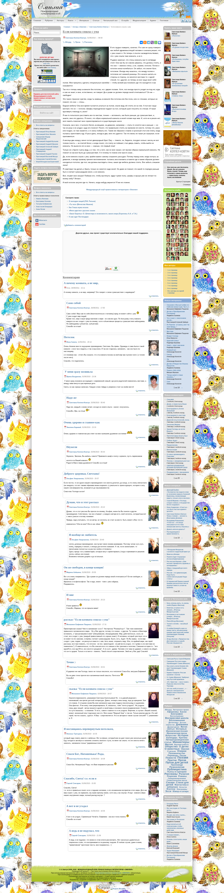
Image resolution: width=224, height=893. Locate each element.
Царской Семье (173, 340)
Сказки (170, 782)
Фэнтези (170, 789)
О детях (184, 746)
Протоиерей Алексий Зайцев (47, 146)
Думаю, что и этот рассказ (82, 502)
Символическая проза (177, 780)
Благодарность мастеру (176, 415)
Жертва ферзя (172, 846)
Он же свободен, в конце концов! (84, 567)
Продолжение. (172, 445)
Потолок (69, 337)
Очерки (181, 751)
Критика (183, 737)
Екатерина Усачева (43, 201)
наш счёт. (46, 63)
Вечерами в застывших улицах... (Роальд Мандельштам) (176, 616)
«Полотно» (176, 36)
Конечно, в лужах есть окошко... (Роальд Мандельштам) (175, 610)
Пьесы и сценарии (177, 771)
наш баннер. (52, 67)
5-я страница (172, 280)
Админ (153, 20)
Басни (183, 712)
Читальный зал (110, 20)
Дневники (182, 724)
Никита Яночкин (42, 199)
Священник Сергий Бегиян (46, 159)
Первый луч (171, 350)
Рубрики (49, 20)
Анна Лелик (40, 209)
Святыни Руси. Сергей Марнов (178, 659)
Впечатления (172, 450)
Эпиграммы (182, 789)
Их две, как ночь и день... (176, 815)
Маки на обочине (173, 554)
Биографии (177, 714)
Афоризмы (173, 712)
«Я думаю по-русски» (180, 47)
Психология (176, 767)
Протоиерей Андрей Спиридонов (43, 150)
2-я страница (172, 273)
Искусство (171, 735)
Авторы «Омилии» (79, 27)
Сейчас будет (172, 440)
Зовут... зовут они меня (175, 345)
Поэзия (182, 757)
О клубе (125, 20)
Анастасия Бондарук (44, 206)
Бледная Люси (172, 804)
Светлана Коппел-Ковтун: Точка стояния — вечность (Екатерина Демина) (177, 516)
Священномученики (177, 778)
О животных (172, 748)
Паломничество (177, 753)
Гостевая (164, 20)
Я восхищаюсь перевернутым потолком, (89, 729)
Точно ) (70, 662)
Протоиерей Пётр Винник (45, 131)
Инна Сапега (71, 342)
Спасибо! (170, 399)
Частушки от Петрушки (175, 819)
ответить (155, 296)
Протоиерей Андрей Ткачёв (46, 154)
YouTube (42, 224)
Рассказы (88, 42)
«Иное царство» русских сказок (82, 211)
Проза (77, 42)
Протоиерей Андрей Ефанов (47, 144)
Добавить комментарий (76, 225)
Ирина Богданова (73, 377)
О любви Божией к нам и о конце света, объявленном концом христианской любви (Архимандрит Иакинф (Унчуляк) (178, 632)
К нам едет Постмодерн (79, 217)
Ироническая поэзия (177, 731)
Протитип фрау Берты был (177, 436)
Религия (184, 774)
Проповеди (177, 765)
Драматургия (173, 727)
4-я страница (172, 278)
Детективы (173, 722)
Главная (37, 20)
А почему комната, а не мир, (81, 283)
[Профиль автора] (153, 321)
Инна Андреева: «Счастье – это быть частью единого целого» (177, 509)
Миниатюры (181, 741)
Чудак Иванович (173, 850)
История (183, 735)
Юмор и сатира (180, 791)
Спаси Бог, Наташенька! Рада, (85, 754)
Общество (171, 746)
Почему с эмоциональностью (178, 461)
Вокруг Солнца (172, 336)
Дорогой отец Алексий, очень (178, 420)
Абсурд (68, 42)
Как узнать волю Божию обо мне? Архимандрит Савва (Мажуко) (177, 668)
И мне (70, 595)
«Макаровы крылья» (180, 71)
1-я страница (172, 270)
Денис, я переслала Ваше (177, 404)
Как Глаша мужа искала (78, 207)
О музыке (171, 751)
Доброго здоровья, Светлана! (82, 473)
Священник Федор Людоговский (43, 138)
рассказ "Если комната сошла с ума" (87, 619)
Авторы (60, 20)
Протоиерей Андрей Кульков (47, 141)
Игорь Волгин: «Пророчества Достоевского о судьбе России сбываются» (178, 641)
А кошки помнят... (173, 835)
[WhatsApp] (155, 42)
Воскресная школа (176, 718)
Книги (69, 20)
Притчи (172, 760)
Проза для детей (177, 762)
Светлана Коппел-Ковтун (99, 27)
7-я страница (172, 285)
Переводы (172, 755)
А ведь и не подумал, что (84, 831)
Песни (183, 755)
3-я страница (172, 275)
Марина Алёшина (73, 572)
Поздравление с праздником (178, 472)
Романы (182, 776)
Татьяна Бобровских (44, 204)
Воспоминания (177, 720)
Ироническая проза (177, 733)
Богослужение (176, 716)
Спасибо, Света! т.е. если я (80, 778)
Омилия (185, 749)
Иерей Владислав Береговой (47, 162)
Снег (168, 381)
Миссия (169, 744)
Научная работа (181, 744)
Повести (171, 757)
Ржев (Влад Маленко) (175, 621)
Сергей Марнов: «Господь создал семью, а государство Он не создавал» (178, 502)
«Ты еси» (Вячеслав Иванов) (81, 204)
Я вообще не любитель (83, 535)
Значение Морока (173, 424)
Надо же (71, 398)
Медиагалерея (139, 20)
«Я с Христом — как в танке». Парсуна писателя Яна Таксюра (178, 684)
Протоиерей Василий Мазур (47, 156)
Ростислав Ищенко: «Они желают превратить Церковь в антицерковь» (178, 563)
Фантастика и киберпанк (178, 786)
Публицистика (177, 769)
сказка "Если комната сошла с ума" (91, 689)
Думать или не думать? (176, 529)
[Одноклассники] (144, 42)
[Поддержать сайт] (112, 270)
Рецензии (172, 776)
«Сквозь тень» (177, 96)
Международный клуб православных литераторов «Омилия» (112, 190)
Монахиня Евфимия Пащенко (78, 624)
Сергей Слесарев (73, 783)
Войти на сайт (46, 113)
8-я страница (172, 288)
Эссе (168, 791)
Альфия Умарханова (75, 478)
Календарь (172, 737)
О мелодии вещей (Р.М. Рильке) (82, 201)
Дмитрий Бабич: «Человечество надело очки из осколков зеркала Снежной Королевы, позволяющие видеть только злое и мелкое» (178, 494)
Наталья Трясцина (74, 734)
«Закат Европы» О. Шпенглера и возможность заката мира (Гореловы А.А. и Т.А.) (103, 214)
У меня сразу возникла (78, 372)
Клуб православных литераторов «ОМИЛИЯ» (112, 873)
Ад (168, 359)
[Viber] (152, 42)
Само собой (73, 303)
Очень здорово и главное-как (82, 422)
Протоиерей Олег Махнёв (46, 134)
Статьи (96, 20)
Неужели (71, 447)
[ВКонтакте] (141, 42)
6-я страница (172, 283)
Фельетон (183, 787)
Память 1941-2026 (174, 370)
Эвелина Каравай (73, 427)
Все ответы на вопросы (45, 125)
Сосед (169, 354)
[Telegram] (148, 42)
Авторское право (181, 710)
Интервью (84, 20)
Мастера (170, 331)
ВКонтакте (43, 220)
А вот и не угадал (77, 806)
